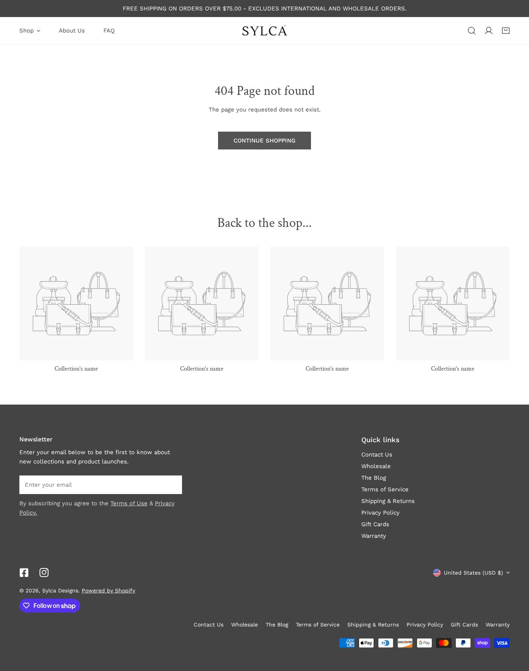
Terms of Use (129, 503)
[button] (505, 30)
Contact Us (376, 454)
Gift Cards (375, 524)
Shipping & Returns (388, 501)
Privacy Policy (380, 512)
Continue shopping (264, 140)
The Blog (373, 477)
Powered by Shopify (108, 590)
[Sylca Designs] (264, 30)
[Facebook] (24, 572)
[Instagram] (44, 572)
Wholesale (376, 466)
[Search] (471, 30)
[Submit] (172, 484)
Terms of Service (385, 489)
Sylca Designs (60, 590)
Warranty (373, 535)
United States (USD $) (473, 573)
